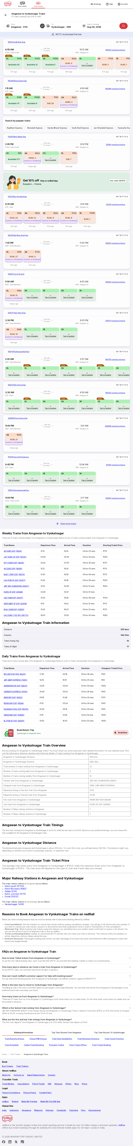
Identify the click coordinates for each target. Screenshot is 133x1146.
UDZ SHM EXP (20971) (13, 598)
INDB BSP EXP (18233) (13, 697)
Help (111, 4)
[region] (66, 57)
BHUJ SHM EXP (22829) (14, 609)
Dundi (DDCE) (11, 896)
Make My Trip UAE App (50, 1101)
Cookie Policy (45, 1093)
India (4, 1110)
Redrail (15, 1101)
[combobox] (23, 26)
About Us (6, 1075)
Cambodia (61, 1110)
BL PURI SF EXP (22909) (14, 721)
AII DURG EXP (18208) (13, 568)
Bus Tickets (7, 1066)
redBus (5, 1101)
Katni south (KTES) (14, 886)
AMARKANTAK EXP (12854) (15, 686)
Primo (84, 1084)
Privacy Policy (29, 1093)
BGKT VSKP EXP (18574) (14, 574)
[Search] (123, 26)
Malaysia (38, 1110)
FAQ (49, 1084)
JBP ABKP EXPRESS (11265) (15, 680)
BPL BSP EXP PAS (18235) (15, 674)
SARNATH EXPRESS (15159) (16, 692)
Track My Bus (8, 1084)
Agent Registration (36, 1075)
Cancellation (23, 1084)
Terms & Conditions (11, 1093)
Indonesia (14, 1110)
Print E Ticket (38, 1084)
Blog (77, 1084)
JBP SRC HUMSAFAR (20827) (16, 586)
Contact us (19, 1075)
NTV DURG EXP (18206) (14, 563)
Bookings (97, 4)
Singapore (26, 1110)
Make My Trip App (29, 1101)
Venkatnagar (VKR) (14, 904)
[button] (42, 26)
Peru (83, 1110)
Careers (51, 1075)
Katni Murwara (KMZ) (15, 888)
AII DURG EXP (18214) (13, 551)
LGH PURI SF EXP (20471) (14, 580)
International (95, 1110)
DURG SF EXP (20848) (13, 592)
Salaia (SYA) (11, 891)
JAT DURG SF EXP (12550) (15, 557)
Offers (68, 1084)
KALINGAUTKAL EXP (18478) (16, 709)
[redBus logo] (7, 4)
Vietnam (50, 1110)
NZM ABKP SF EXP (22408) (15, 603)
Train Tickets (22, 1066)
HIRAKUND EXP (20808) (14, 715)
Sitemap (58, 1084)
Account (124, 4)
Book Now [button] (122, 732)
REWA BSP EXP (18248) (14, 703)
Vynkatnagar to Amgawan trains (29, 733)
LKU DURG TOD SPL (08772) (16, 615)
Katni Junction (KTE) (15, 894)
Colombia (73, 1110)
